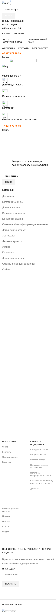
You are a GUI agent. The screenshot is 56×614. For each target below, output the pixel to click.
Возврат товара (37, 459)
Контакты (6, 452)
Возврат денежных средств (11, 509)
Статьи (5, 526)
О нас (5, 447)
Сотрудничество (10, 457)
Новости (6, 521)
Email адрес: (9, 568)
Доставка (34, 488)
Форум (5, 531)
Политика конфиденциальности (41, 474)
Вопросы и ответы (39, 454)
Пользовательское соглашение (39, 466)
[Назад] (28, 138)
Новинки (6, 516)
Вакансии (6, 462)
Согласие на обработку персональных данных (41, 481)
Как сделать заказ (39, 449)
